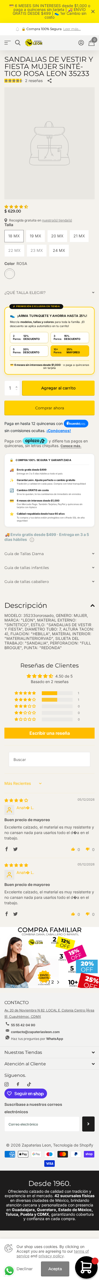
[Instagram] (6, 1084)
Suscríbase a (88, 1123)
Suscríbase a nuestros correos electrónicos (33, 1108)
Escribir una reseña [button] (49, 733)
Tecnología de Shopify (73, 1145)
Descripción (25, 605)
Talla (8, 225)
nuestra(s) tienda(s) (57, 220)
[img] (16, 800)
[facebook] (18, 1084)
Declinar (24, 1269)
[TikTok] (29, 1084)
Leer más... (28, 29)
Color (15, 263)
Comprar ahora (49, 408)
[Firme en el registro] (81, 42)
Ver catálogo (7, 42)
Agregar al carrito (58, 388)
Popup (32, 539)
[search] (17, 43)
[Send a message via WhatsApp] (9, 1270)
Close (93, 11)
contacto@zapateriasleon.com (35, 1032)
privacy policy (51, 1255)
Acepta (55, 1268)
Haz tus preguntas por (37, 1039)
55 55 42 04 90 (23, 1025)
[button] (16, 206)
